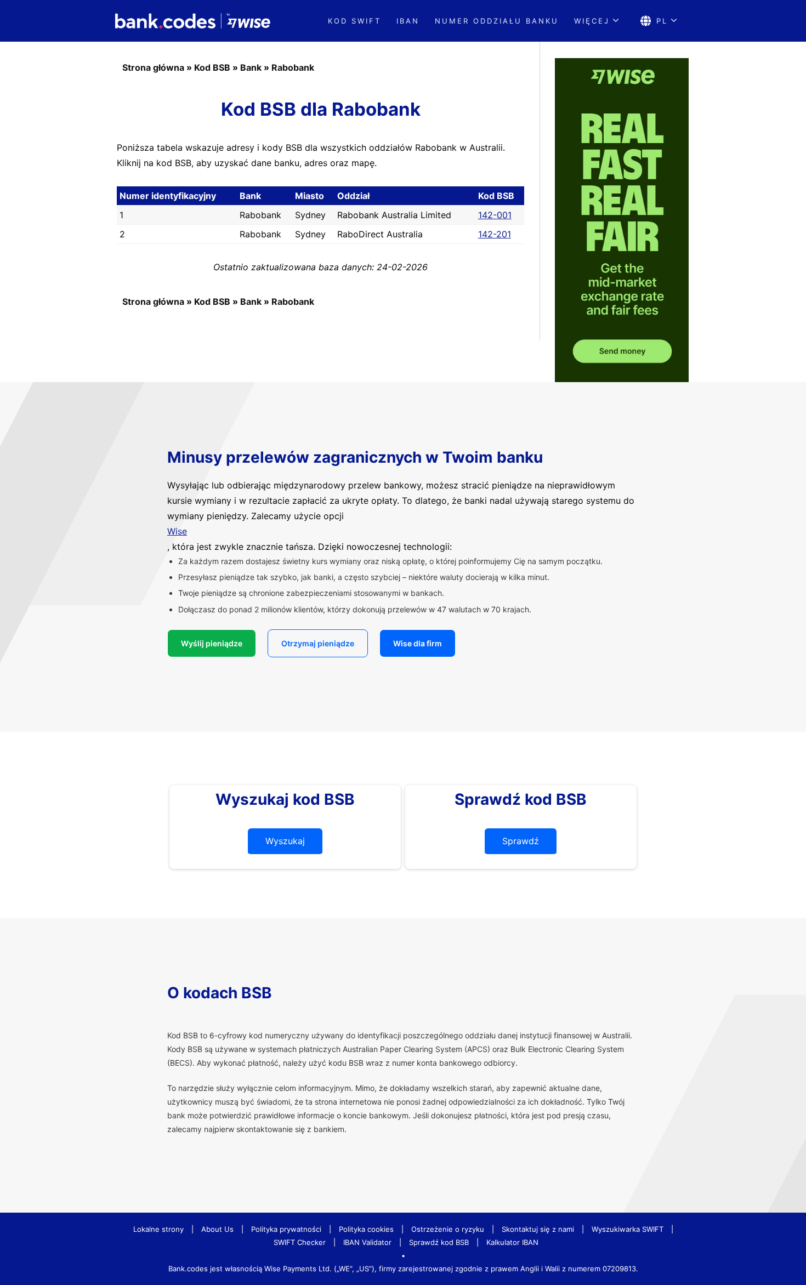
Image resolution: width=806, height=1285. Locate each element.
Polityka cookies (366, 1229)
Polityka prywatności (286, 1229)
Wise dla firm (417, 643)
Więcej (592, 20)
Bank (251, 67)
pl (662, 20)
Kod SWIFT (354, 20)
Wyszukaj (285, 840)
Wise (177, 531)
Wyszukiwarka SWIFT (627, 1229)
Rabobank (292, 67)
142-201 (494, 234)
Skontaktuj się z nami (538, 1229)
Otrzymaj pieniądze (317, 643)
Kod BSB (212, 67)
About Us (217, 1229)
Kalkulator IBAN (512, 1242)
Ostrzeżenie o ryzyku (447, 1229)
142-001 (495, 214)
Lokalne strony (158, 1229)
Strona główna (153, 67)
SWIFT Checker (300, 1242)
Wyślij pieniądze (211, 643)
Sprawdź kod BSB (439, 1242)
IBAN (407, 20)
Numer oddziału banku (497, 20)
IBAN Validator (367, 1242)
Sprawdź (520, 840)
